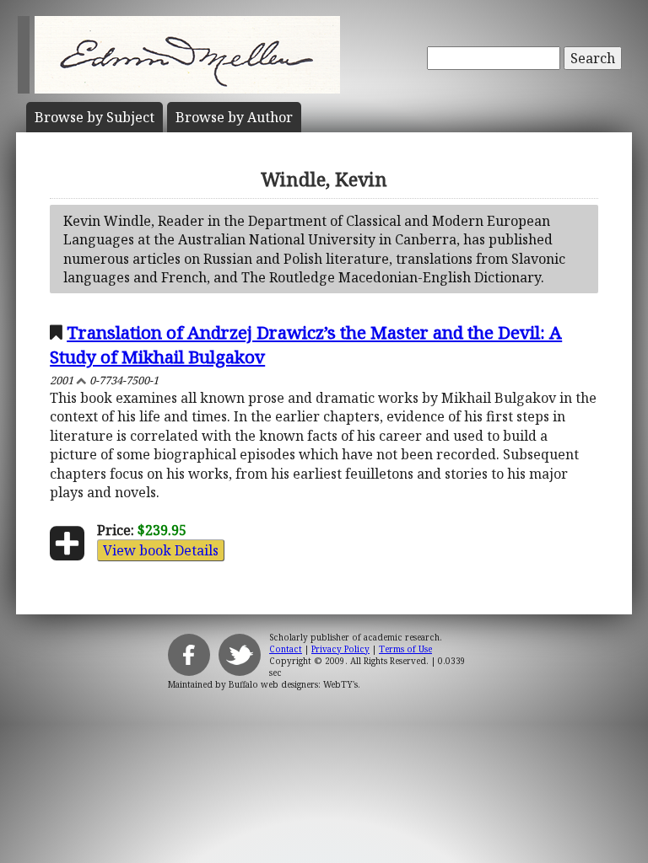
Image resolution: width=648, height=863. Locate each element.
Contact (285, 649)
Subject (94, 117)
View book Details (161, 550)
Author (234, 117)
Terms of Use (405, 649)
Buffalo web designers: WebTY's (293, 684)
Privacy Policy (340, 649)
